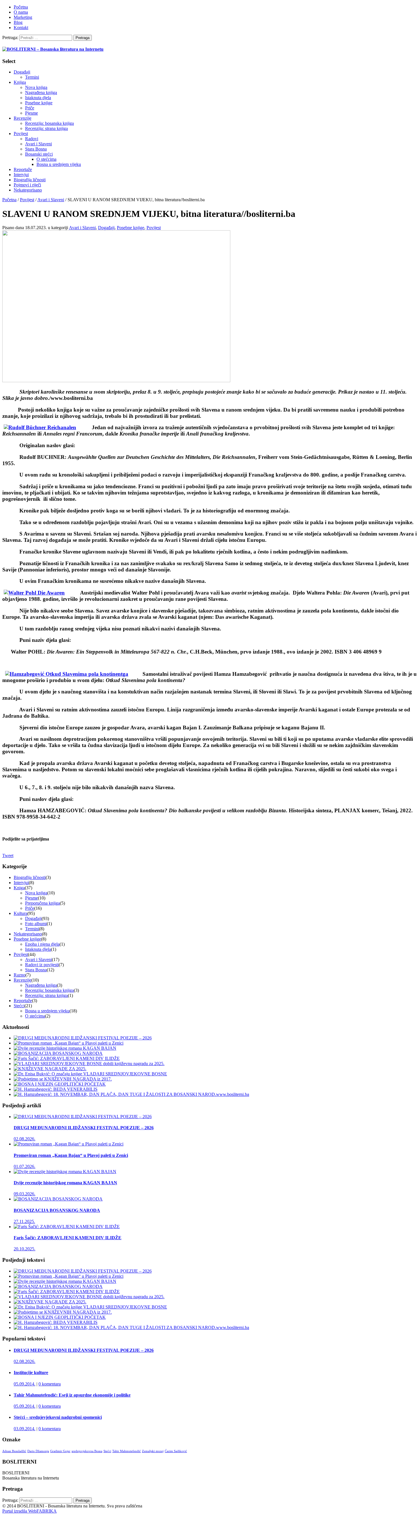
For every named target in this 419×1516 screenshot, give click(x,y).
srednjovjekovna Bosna (87, 1451)
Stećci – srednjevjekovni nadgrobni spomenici (58, 1417)
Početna (21, 7)
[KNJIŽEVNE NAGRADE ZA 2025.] (50, 1068)
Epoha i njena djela (42, 944)
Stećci (19, 1005)
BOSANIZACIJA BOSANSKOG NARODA (57, 1210)
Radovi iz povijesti (42, 964)
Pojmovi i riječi (27, 184)
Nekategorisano (28, 190)
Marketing (23, 17)
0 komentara (49, 1383)
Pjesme (31, 113)
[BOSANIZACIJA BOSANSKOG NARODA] (58, 1053)
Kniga (19, 887)
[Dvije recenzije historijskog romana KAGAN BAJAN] (65, 1048)
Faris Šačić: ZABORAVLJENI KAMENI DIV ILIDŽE (67, 1237)
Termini (32, 77)
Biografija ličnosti (30, 179)
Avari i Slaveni (38, 143)
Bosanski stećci (39, 154)
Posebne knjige (38, 102)
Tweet (7, 855)
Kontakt (21, 27)
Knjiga (20, 82)
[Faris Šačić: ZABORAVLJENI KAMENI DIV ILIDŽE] (67, 1058)
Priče (29, 107)
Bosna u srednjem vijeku (58, 164)
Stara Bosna (36, 148)
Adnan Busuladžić (14, 1451)
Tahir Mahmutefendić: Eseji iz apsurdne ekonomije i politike (72, 1395)
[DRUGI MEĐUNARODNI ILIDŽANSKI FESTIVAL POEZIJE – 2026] (83, 1037)
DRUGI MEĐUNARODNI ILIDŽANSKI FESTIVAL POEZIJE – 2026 (84, 1127)
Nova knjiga (36, 87)
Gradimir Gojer (60, 1451)
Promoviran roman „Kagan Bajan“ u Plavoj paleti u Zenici (71, 1155)
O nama (21, 12)
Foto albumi (36, 923)
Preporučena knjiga (42, 903)
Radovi (31, 138)
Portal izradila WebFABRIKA (29, 1511)
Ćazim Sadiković (176, 1451)
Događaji (22, 72)
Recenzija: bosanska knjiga (49, 123)
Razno (19, 974)
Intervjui (21, 174)
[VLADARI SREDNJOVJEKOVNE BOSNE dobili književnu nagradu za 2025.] (89, 1063)
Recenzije (22, 118)
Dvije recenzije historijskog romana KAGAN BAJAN (65, 1182)
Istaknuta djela (38, 97)
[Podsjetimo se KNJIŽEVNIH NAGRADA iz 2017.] (63, 1079)
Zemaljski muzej (153, 1451)
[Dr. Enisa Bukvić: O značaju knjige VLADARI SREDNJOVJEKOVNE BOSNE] (90, 1073)
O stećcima (46, 159)
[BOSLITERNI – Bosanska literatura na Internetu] (52, 49)
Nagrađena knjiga (41, 92)
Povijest (21, 133)
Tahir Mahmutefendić (126, 1451)
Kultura (20, 913)
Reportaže (23, 169)
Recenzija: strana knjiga (46, 128)
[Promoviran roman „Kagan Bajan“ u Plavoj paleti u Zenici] (68, 1043)
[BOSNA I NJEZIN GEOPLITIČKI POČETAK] (60, 1084)
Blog (18, 22)
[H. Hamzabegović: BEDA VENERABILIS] (55, 1089)
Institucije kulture (31, 1372)
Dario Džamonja (38, 1451)
